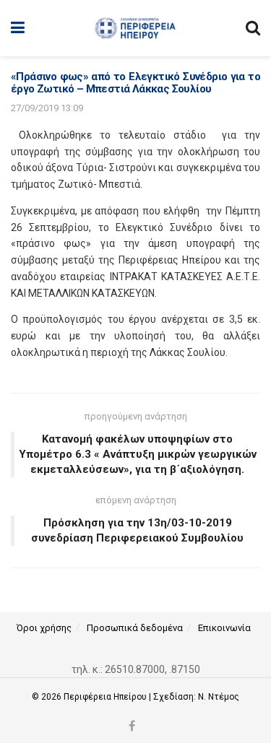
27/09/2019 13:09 (47, 108)
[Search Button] (253, 28)
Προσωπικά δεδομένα (135, 627)
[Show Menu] (18, 28)
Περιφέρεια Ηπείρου (106, 697)
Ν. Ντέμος (218, 697)
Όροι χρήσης (44, 627)
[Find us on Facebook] (132, 726)
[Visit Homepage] (135, 28)
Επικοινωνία (224, 627)
